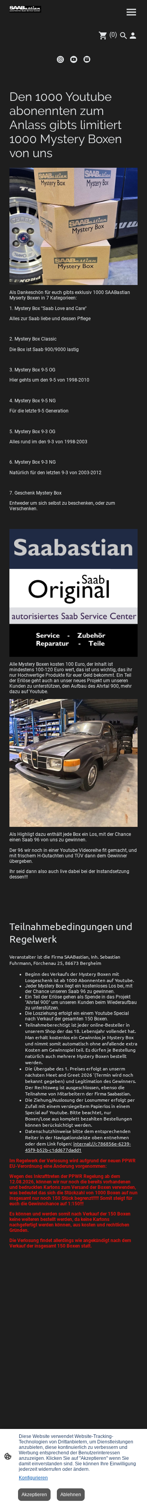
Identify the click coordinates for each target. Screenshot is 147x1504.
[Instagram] (60, 59)
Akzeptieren (34, 1494)
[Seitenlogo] (25, 9)
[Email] (87, 59)
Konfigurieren (33, 1478)
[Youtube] (73, 59)
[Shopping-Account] (133, 35)
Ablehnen (70, 1494)
